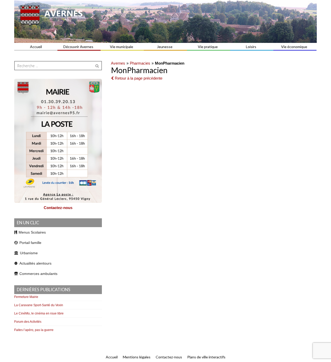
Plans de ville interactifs (206, 357)
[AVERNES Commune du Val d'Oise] (165, 21)
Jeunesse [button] (164, 46)
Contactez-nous (58, 207)
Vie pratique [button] (208, 46)
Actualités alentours (35, 263)
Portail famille (30, 243)
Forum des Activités (27, 322)
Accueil (36, 46)
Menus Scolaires (32, 232)
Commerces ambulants (38, 274)
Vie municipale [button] (121, 46)
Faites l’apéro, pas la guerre (34, 330)
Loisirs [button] (251, 46)
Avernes (118, 63)
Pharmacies (140, 63)
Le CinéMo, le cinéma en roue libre (39, 313)
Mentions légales (137, 357)
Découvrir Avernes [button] (78, 46)
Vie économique (294, 46)
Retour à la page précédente (138, 78)
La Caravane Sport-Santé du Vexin (38, 305)
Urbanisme (29, 253)
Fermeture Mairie (26, 297)
